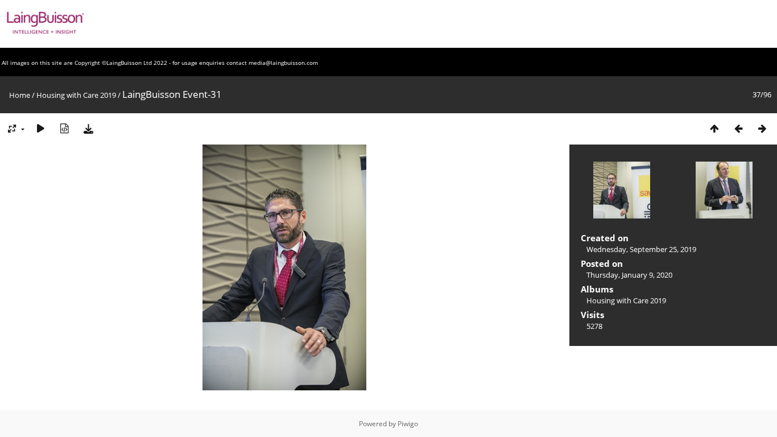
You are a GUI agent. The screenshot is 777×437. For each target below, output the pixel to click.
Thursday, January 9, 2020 (629, 275)
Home (19, 95)
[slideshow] (40, 128)
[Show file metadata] (64, 128)
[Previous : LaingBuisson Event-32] (738, 128)
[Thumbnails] (714, 128)
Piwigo (408, 423)
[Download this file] (88, 128)
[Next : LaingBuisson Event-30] (762, 128)
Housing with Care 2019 (76, 95)
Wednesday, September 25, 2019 (641, 249)
